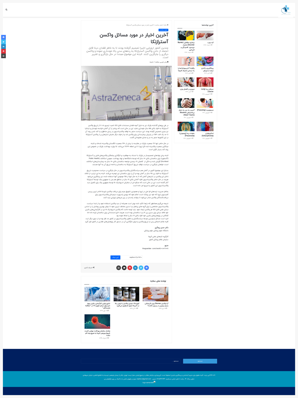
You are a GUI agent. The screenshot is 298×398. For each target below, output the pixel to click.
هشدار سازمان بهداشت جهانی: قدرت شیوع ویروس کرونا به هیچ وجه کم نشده (97, 333)
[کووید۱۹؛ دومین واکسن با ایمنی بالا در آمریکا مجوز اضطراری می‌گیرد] (126, 294)
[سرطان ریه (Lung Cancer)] (205, 82)
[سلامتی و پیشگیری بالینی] (285, 9)
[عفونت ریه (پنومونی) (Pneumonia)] (186, 126)
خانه (165, 25)
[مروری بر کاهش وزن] (186, 82)
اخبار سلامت (159, 25)
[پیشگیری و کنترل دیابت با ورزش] (205, 61)
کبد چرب (210, 42)
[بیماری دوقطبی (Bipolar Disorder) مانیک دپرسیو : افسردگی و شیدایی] (186, 35)
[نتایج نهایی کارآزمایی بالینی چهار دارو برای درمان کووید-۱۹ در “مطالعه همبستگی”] (97, 294)
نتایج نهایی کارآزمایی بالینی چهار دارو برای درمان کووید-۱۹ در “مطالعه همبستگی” (97, 305)
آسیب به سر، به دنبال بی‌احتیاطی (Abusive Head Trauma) (187, 112)
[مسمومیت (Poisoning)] (205, 103)
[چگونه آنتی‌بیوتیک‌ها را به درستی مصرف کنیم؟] (186, 61)
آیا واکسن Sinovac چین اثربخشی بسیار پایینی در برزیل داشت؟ (156, 304)
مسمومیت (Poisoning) (205, 110)
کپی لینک (115, 257)
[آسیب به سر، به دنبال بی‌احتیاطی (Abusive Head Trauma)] (186, 103)
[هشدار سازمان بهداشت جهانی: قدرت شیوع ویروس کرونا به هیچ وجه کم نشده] (97, 321)
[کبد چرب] (205, 35)
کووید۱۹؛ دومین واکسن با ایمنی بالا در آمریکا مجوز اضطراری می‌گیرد (127, 304)
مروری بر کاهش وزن (187, 89)
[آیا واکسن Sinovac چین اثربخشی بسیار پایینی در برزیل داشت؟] (155, 294)
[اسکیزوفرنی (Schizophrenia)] (205, 126)
